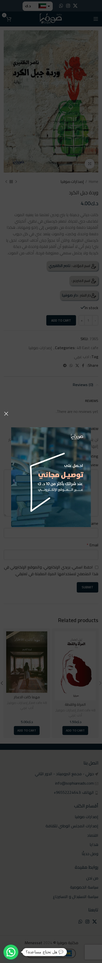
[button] (10, 952)
